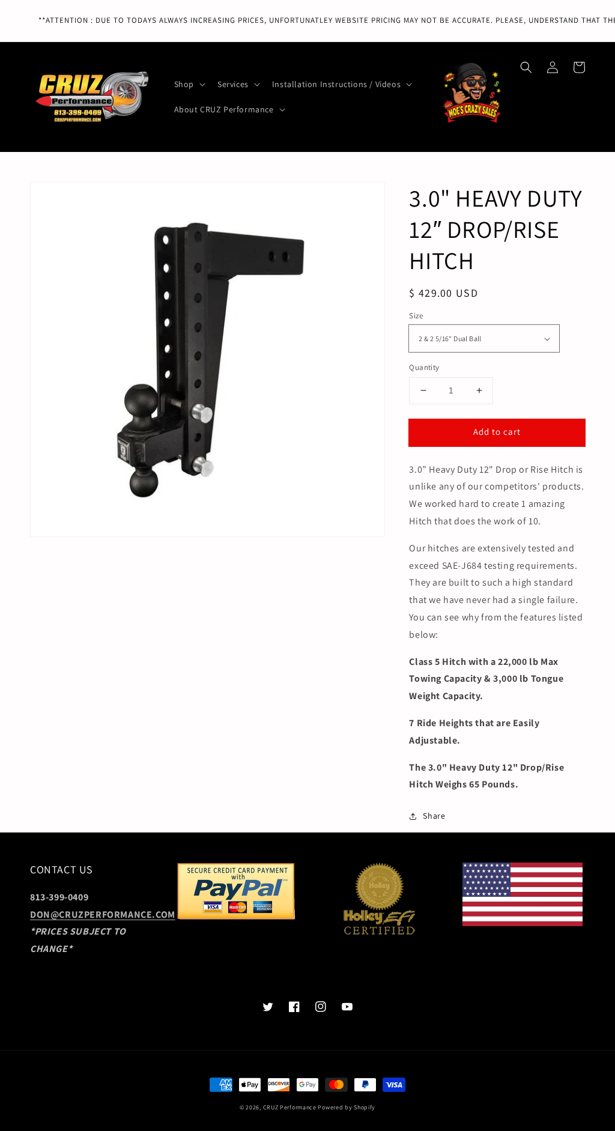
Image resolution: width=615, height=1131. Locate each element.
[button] (526, 67)
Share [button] (434, 815)
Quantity (424, 367)
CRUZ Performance (290, 1107)
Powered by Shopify (346, 1107)
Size (416, 316)
